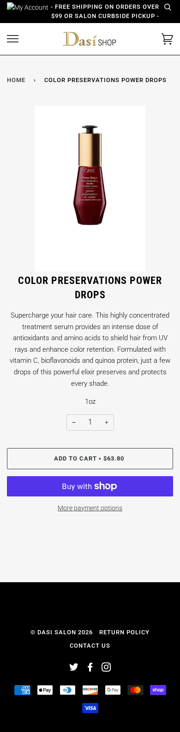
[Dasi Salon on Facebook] (90, 668)
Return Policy (124, 632)
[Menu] (12, 39)
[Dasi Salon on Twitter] (74, 668)
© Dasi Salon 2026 (61, 632)
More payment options (90, 508)
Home (16, 80)
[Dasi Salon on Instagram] (106, 668)
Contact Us (90, 645)
